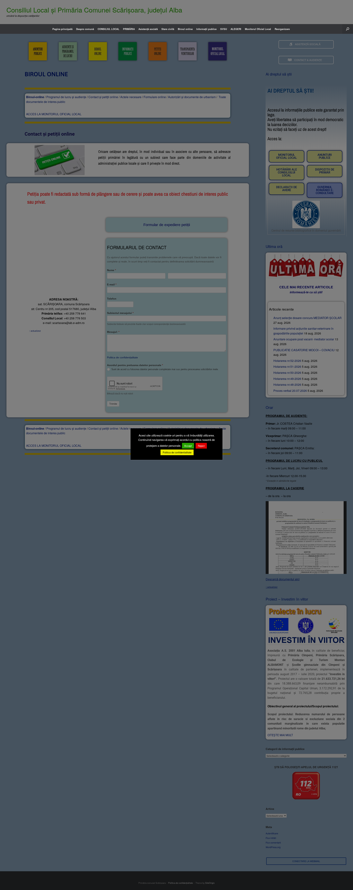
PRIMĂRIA (129, 29)
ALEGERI (236, 29)
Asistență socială (148, 29)
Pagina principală (62, 29)
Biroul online (185, 29)
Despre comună (85, 29)
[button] (347, 29)
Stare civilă (167, 29)
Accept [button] (188, 445)
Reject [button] (201, 445)
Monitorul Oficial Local (258, 29)
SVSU (223, 29)
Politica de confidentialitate (177, 452)
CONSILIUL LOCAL (108, 29)
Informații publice (206, 29)
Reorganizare (282, 29)
